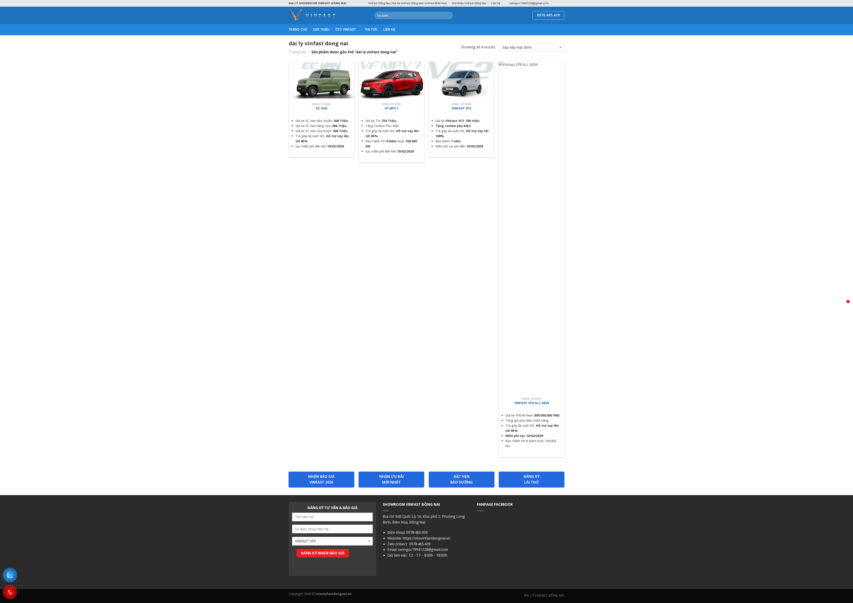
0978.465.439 (417, 532)
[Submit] (448, 15)
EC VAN (321, 108)
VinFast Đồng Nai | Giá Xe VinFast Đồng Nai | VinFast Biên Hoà (407, 3)
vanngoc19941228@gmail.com (423, 549)
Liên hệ (495, 3)
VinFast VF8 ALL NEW (531, 403)
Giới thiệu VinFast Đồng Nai (469, 3)
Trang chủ (298, 30)
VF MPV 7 (392, 108)
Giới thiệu (321, 30)
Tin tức (371, 30)
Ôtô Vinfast (345, 30)
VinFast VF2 (461, 108)
